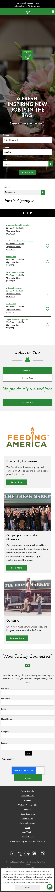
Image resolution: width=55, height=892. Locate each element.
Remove (14, 759)
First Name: (6, 688)
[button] (47, 230)
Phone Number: (7, 719)
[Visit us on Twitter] (20, 854)
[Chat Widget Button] (49, 886)
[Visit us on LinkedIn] (27, 853)
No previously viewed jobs (27, 389)
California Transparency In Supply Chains (27, 841)
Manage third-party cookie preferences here (33, 882)
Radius (5, 159)
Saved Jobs (27, 370)
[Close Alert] (50, 4)
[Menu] (53, 11)
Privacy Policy (27, 836)
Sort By (8, 186)
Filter (27, 213)
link (11, 868)
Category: (5, 731)
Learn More (19, 482)
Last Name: (6, 699)
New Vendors (27, 832)
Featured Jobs (27, 402)
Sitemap (28, 864)
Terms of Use (27, 818)
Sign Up (28, 778)
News (27, 827)
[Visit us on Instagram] (42, 853)
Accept (27, 887)
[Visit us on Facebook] (12, 853)
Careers (27, 800)
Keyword (6, 135)
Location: (4, 743)
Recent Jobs (27, 378)
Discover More (19, 638)
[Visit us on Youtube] (34, 853)
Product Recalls (27, 795)
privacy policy (10, 882)
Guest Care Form (27, 814)
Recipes (27, 809)
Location (6, 147)
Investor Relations (27, 823)
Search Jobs (27, 172)
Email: (4, 709)
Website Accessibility (27, 804)
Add (28, 753)
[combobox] (27, 152)
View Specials (27, 791)
